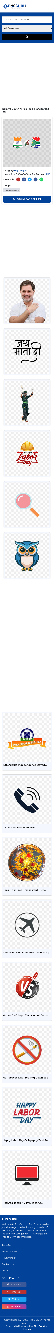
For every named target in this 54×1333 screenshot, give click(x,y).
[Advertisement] (27, 74)
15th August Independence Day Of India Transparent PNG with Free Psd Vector (26, 765)
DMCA (5, 1270)
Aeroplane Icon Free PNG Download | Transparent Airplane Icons (26, 953)
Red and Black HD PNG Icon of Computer (22, 1203)
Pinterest (15, 1292)
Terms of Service (10, 1251)
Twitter (16, 1299)
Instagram (15, 1306)
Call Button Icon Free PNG (19, 827)
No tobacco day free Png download (25, 1077)
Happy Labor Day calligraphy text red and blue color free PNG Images (26, 1140)
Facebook (15, 1284)
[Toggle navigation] (49, 6)
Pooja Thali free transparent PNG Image (23, 890)
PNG (48, 174)
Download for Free (29, 199)
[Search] (27, 37)
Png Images (20, 170)
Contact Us (8, 1264)
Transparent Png (11, 190)
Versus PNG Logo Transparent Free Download (24, 1015)
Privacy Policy (9, 1258)
